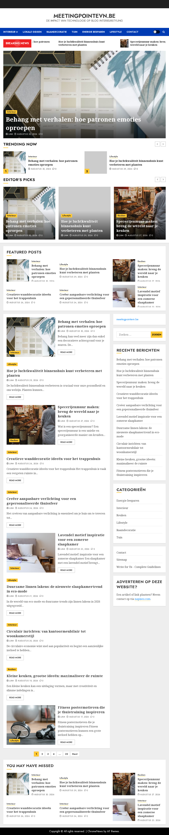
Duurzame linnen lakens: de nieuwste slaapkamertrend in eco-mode (138, 432)
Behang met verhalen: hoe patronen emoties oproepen (73, 123)
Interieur (9, 31)
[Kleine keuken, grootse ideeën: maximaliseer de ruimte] (57, 669)
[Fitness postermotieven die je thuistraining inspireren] (31, 725)
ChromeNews (95, 831)
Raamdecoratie (57, 31)
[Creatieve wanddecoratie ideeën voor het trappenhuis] (57, 452)
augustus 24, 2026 (72, 302)
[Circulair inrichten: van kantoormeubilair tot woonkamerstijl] (57, 624)
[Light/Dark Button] (156, 31)
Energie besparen (93, 31)
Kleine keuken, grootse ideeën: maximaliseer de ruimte (55, 676)
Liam (10, 134)
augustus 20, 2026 (28, 641)
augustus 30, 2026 (27, 134)
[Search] (164, 32)
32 (66, 754)
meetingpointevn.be (84, 16)
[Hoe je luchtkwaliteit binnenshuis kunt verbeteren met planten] (14, 162)
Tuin (74, 31)
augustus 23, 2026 (150, 307)
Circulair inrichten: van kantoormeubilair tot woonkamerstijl (131, 448)
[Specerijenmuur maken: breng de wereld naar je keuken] (95, 162)
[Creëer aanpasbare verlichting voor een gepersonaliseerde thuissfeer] (57, 492)
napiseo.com (142, 599)
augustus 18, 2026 (28, 681)
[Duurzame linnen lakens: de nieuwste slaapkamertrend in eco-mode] (57, 580)
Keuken (113, 156)
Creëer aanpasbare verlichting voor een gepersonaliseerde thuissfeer (84, 296)
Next (75, 754)
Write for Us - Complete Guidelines (139, 567)
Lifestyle (116, 31)
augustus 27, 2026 (122, 169)
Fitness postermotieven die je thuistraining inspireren (81, 709)
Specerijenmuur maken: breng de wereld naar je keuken (132, 162)
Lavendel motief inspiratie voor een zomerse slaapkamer (149, 297)
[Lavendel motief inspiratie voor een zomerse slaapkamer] (124, 296)
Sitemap (122, 559)
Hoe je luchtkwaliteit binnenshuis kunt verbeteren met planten (55, 162)
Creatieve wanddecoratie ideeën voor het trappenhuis (29, 296)
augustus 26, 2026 (19, 302)
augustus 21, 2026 (28, 596)
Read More (66, 352)
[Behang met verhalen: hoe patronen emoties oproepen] (84, 94)
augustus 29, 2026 (41, 169)
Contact (132, 31)
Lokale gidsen (32, 31)
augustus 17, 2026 (79, 717)
